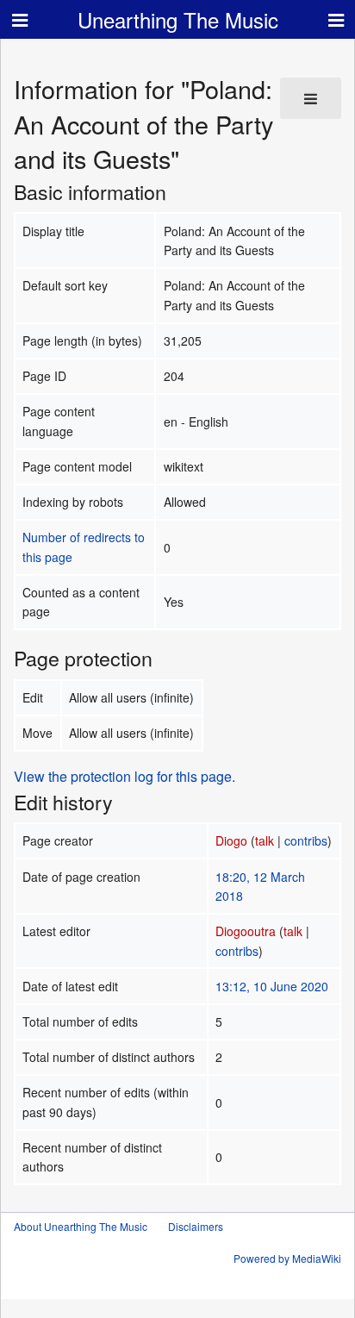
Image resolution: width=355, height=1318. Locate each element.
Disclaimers (195, 1226)
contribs (305, 840)
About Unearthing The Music (80, 1226)
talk (264, 840)
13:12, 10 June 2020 (271, 986)
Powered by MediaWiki (287, 1258)
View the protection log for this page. (124, 776)
